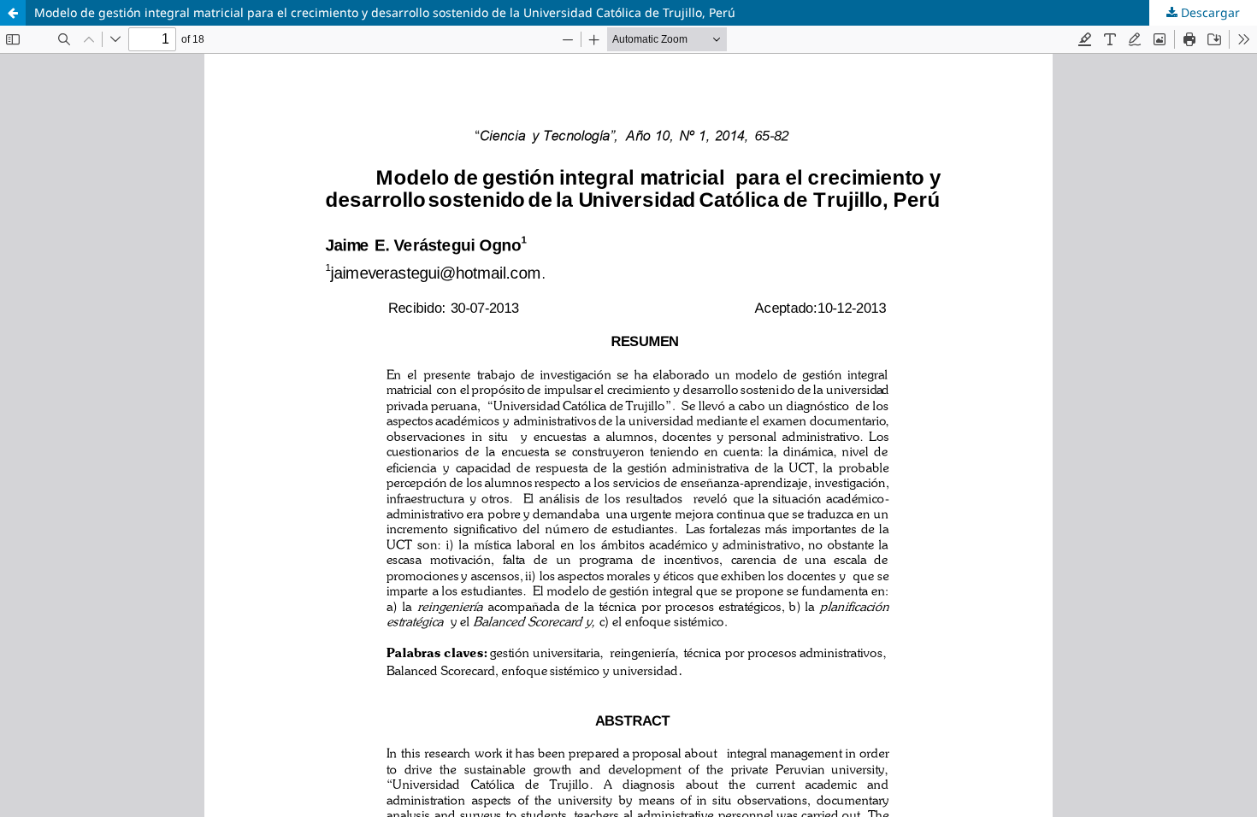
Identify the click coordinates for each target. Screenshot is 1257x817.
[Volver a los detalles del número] (13, 13)
